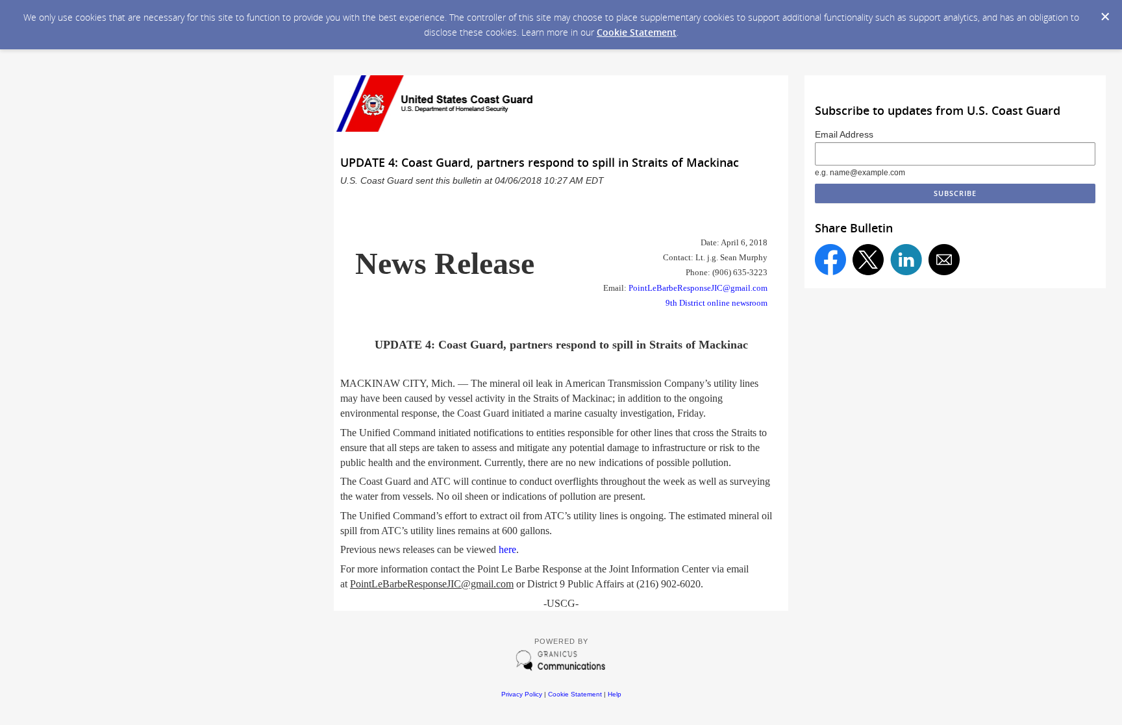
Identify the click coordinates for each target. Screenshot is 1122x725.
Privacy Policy (521, 694)
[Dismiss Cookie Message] (1105, 17)
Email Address (844, 134)
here (507, 549)
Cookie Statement (637, 32)
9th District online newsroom (716, 303)
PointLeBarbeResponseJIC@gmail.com (698, 288)
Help (614, 694)
